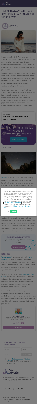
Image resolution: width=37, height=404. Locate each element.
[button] (7, 211)
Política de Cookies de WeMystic (12, 203)
